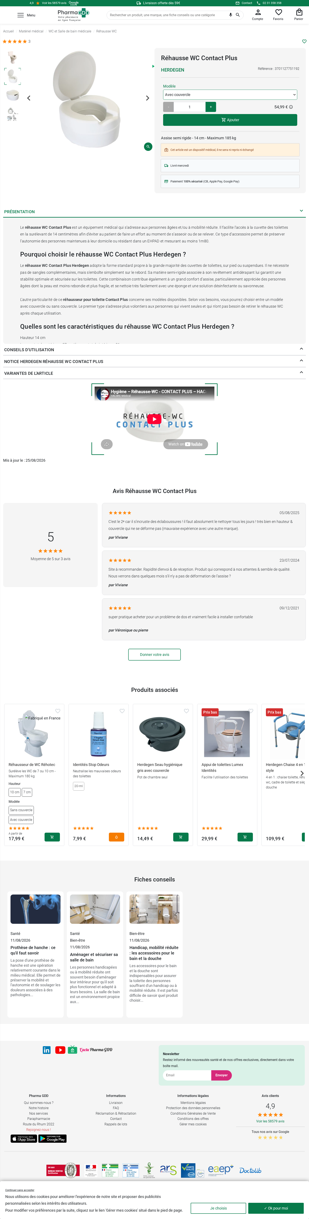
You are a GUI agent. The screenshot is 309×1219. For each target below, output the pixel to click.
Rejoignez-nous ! (38, 1130)
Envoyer (221, 1075)
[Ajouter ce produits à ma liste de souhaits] (304, 41)
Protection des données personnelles (193, 1108)
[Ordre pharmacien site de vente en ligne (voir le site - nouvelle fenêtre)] (110, 1170)
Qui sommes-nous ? (38, 1103)
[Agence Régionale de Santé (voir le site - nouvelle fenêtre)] (168, 1170)
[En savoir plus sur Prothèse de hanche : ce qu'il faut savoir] (36, 912)
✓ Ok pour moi (276, 1208)
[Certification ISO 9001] (63, 1170)
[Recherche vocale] (230, 15)
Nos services (38, 1113)
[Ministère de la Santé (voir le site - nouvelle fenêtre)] (91, 1170)
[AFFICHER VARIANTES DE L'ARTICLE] (301, 373)
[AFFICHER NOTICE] (301, 361)
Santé (15, 933)
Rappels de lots (115, 1124)
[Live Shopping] (72, 1050)
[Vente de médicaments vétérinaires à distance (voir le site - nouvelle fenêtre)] (131, 1170)
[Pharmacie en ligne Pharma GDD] (72, 15)
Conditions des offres (193, 1119)
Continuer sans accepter (19, 1190)
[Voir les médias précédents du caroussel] (29, 98)
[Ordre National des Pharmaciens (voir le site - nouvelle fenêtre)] (149, 1170)
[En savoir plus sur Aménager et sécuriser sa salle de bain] (95, 912)
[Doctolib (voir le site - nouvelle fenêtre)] (250, 1170)
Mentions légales (193, 1103)
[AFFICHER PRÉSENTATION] (301, 211)
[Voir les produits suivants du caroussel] (302, 773)
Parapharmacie (38, 1119)
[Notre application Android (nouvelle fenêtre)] (52, 1138)
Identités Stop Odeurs (91, 764)
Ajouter (232, 120)
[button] (20, 15)
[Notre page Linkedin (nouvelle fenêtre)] (46, 1050)
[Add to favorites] (58, 711)
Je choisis (218, 1208)
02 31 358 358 (272, 3)
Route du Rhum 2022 (38, 1124)
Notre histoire (39, 1108)
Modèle (169, 86)
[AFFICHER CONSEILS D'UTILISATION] (301, 349)
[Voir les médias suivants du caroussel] (147, 98)
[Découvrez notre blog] (96, 1050)
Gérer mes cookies (193, 1124)
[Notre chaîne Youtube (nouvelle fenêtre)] (60, 1050)
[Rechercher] (237, 15)
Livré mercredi (179, 165)
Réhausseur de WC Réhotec (32, 764)
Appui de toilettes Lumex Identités (222, 767)
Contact (247, 3)
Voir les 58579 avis (54, 3)
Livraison (116, 1103)
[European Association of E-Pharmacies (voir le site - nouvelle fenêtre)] (221, 1170)
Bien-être (77, 940)
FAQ (116, 1108)
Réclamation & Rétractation (116, 1113)
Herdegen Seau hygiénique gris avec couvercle (159, 767)
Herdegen (172, 70)
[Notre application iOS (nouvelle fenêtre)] (24, 1138)
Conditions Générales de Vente (193, 1113)
